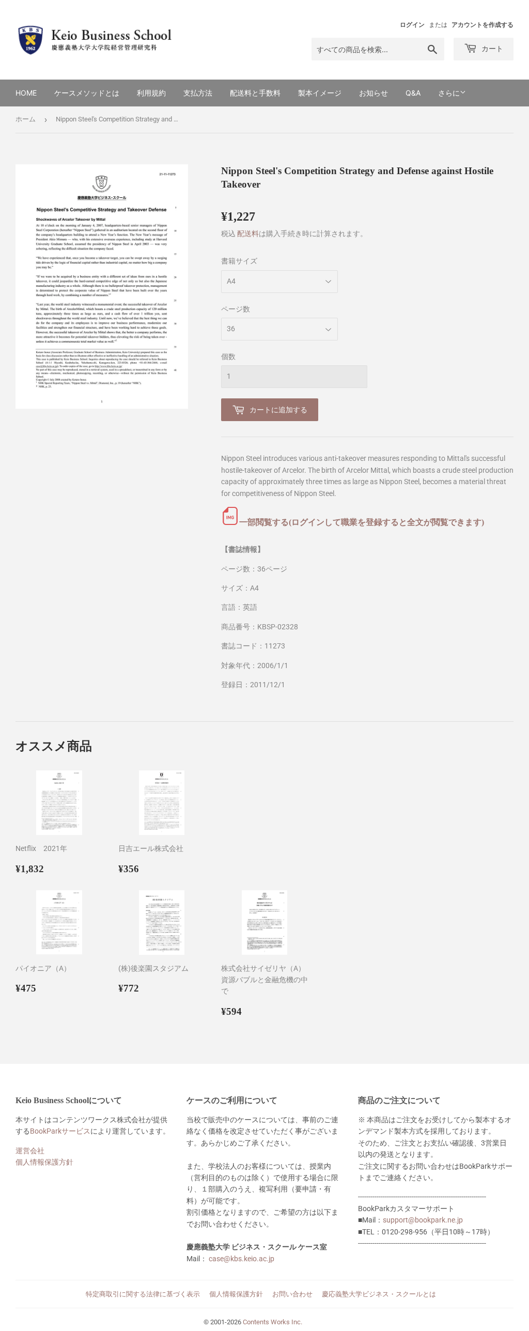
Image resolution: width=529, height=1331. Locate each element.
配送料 (248, 233)
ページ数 (235, 309)
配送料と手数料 (255, 92)
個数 (228, 356)
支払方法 (197, 92)
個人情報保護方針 (44, 1162)
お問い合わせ (292, 1294)
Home (26, 92)
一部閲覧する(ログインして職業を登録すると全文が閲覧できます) (361, 522)
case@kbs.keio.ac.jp (241, 1259)
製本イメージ (319, 92)
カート (491, 48)
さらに (449, 93)
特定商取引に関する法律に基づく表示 (143, 1294)
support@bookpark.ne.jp (423, 1220)
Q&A (413, 92)
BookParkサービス (60, 1131)
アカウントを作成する (483, 24)
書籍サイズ (239, 261)
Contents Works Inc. (272, 1322)
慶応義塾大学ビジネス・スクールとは (379, 1294)
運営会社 (29, 1151)
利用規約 (151, 92)
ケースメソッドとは (86, 92)
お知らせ (373, 92)
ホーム (25, 119)
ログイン (412, 24)
